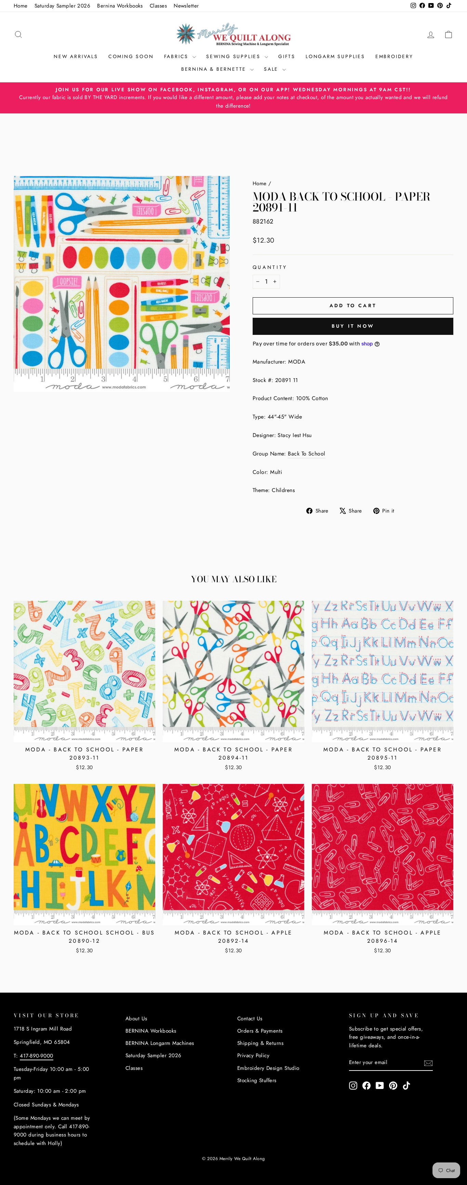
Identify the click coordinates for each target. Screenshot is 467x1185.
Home (21, 6)
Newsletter (186, 6)
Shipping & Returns (260, 1043)
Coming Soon (131, 56)
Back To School (306, 454)
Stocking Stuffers (257, 1080)
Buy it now (353, 326)
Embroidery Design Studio (268, 1068)
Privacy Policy (253, 1055)
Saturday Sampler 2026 (62, 6)
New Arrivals (76, 56)
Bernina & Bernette (215, 69)
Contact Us (250, 1018)
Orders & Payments (260, 1031)
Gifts (286, 56)
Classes (158, 6)
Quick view (84, 733)
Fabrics (177, 56)
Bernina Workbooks (120, 6)
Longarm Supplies (335, 56)
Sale (272, 69)
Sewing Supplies (234, 56)
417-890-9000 (36, 1056)
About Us (136, 1018)
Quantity (270, 267)
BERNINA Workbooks (150, 1031)
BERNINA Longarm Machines (159, 1043)
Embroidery (394, 56)
